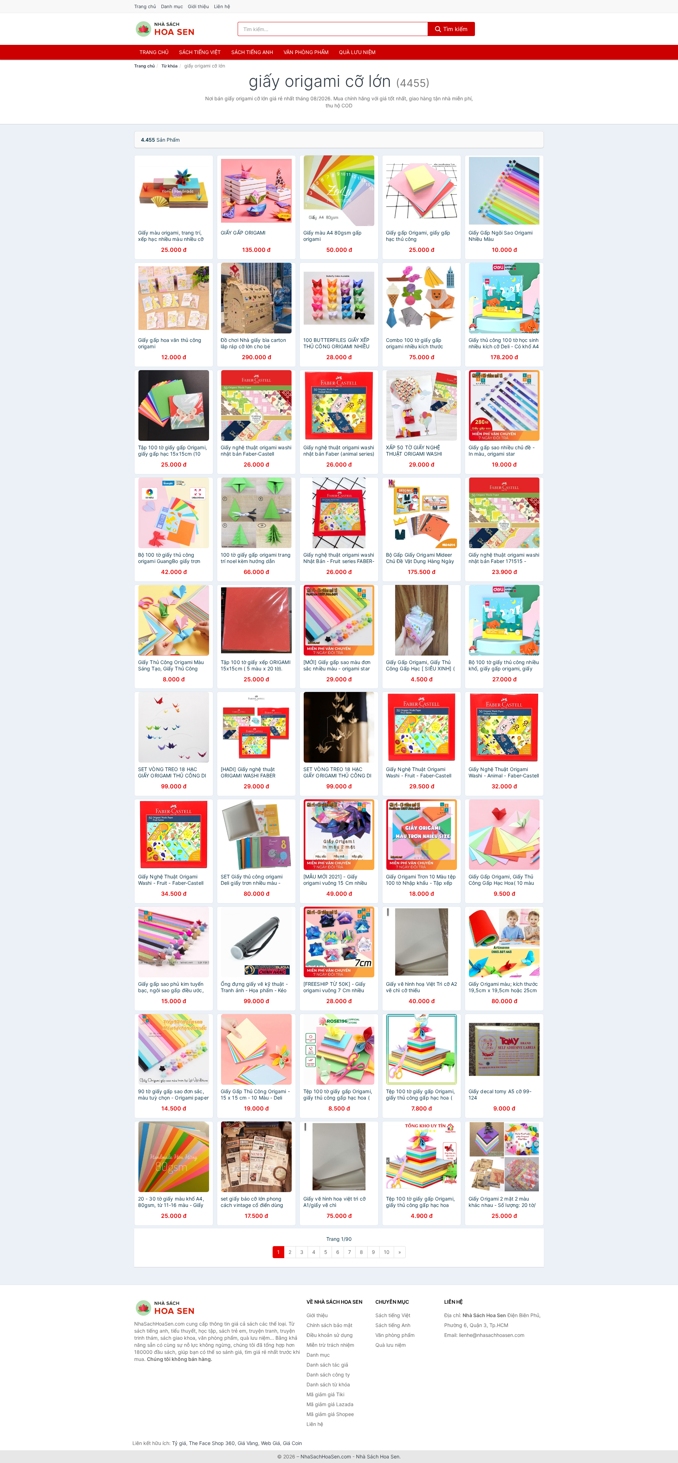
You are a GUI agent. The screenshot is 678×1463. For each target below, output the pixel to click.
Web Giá (270, 1443)
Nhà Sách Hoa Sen (377, 1456)
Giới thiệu (198, 6)
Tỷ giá (179, 1443)
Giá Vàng (248, 1443)
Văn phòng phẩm (306, 52)
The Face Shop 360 (212, 1443)
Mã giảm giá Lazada (330, 1404)
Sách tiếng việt (200, 52)
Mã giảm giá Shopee (330, 1414)
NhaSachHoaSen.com (326, 1456)
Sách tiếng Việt (392, 1315)
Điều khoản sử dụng (330, 1335)
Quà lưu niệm (357, 52)
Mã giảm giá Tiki (325, 1394)
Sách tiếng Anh (392, 1325)
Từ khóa (169, 66)
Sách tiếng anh (252, 52)
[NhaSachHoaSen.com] (165, 29)
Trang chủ (145, 6)
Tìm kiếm (454, 28)
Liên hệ (222, 6)
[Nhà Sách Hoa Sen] (169, 1308)
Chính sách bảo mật (329, 1325)
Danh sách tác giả (327, 1365)
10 (386, 1252)
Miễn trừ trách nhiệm (330, 1345)
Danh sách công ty (328, 1375)
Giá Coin (292, 1443)
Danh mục (172, 6)
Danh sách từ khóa (328, 1384)
